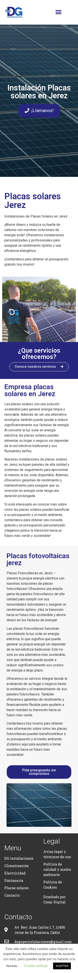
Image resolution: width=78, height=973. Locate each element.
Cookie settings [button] (36, 966)
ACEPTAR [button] (62, 966)
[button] (58, 12)
